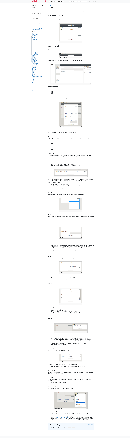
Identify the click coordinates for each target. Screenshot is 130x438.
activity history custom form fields (62, 417)
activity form (61, 416)
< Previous (71, 421)
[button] (69, 427)
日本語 (49, 5)
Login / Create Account (93, 1)
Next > (74, 421)
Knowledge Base (88, 414)
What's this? (90, 424)
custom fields (66, 414)
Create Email (87, 250)
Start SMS (81, 250)
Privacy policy (65, 437)
